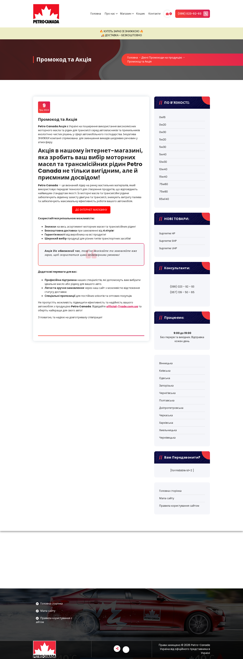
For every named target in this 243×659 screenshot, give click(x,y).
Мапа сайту (166, 498)
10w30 (163, 162)
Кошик (140, 14)
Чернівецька (167, 438)
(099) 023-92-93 (189, 14)
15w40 (163, 177)
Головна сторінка (170, 491)
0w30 (162, 132)
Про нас (110, 14)
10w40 (163, 169)
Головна (95, 14)
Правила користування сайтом (179, 506)
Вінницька (166, 363)
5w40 (162, 154)
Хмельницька (168, 430)
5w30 (162, 147)
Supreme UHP (168, 248)
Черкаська (166, 415)
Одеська (164, 378)
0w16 (162, 117)
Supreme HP (167, 233)
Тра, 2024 (44, 107)
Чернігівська (167, 393)
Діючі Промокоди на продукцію (161, 57)
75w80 (163, 184)
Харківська (166, 423)
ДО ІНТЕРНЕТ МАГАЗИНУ (91, 210)
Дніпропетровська (171, 408)
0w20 (162, 125)
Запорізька (166, 386)
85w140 (164, 199)
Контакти (154, 14)
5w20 (162, 139)
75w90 (163, 192)
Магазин (125, 14)
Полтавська (166, 400)
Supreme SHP (168, 241)
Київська (164, 371)
